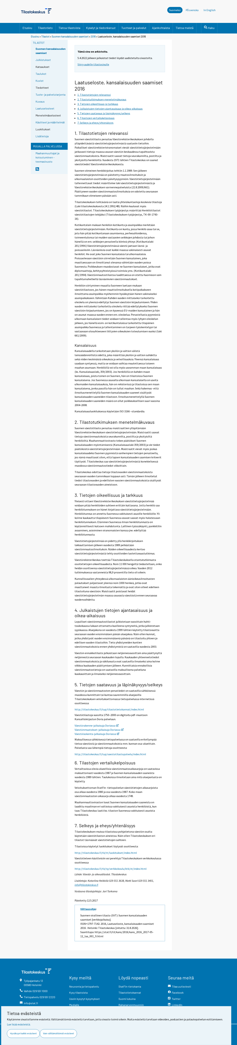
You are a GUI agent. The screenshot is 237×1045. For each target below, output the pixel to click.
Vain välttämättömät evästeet (58, 1033)
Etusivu (27, 28)
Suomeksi (175, 10)
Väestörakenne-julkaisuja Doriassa (95, 725)
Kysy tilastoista (78, 992)
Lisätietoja (42, 136)
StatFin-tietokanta (129, 986)
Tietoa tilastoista (69, 28)
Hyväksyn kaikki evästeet (23, 1033)
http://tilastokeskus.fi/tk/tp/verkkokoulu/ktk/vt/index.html (111, 868)
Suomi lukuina (127, 998)
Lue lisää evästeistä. (19, 1024)
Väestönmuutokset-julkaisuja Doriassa (97, 729)
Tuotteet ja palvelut (133, 28)
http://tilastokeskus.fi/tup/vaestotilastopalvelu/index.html (110, 754)
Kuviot (40, 80)
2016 (93, 36)
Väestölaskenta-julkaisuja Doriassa (95, 734)
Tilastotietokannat (129, 992)
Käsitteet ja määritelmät (50, 122)
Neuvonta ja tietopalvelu (84, 986)
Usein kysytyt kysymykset (84, 998)
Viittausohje (88, 909)
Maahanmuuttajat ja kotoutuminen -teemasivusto (47, 157)
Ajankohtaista (161, 28)
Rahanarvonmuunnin (131, 1004)
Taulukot (41, 73)
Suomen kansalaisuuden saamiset (70, 36)
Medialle (74, 1004)
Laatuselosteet (45, 108)
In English (209, 10)
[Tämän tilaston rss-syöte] (51, 170)
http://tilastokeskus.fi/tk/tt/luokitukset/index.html (106, 852)
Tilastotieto (45, 28)
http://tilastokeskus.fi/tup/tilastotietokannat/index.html (109, 709)
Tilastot (45, 36)
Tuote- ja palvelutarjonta (50, 94)
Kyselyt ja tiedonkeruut (101, 28)
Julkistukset (43, 59)
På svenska (192, 10)
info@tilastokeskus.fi (86, 885)
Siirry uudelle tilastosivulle (93, 64)
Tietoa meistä (184, 28)
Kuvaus (40, 101)
